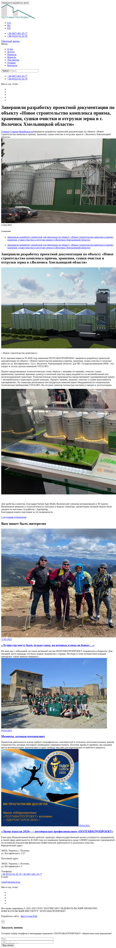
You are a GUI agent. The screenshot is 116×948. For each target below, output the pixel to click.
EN (9, 28)
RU (9, 25)
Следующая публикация (13, 517)
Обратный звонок (10, 41)
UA (9, 22)
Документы (13, 60)
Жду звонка (7, 945)
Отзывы (11, 62)
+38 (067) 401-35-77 (17, 33)
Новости (11, 57)
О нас (10, 49)
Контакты (12, 65)
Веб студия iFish (29, 916)
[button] (5, 70)
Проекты (11, 54)
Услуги (10, 51)
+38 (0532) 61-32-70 (17, 36)
